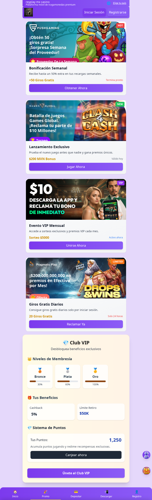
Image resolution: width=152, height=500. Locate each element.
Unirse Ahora (76, 245)
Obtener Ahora (76, 88)
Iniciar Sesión (94, 12)
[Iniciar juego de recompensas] (146, 471)
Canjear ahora (76, 455)
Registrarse (117, 12)
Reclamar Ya (76, 324)
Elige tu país (119, 3)
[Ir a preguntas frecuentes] (146, 455)
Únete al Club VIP (76, 473)
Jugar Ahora (76, 167)
